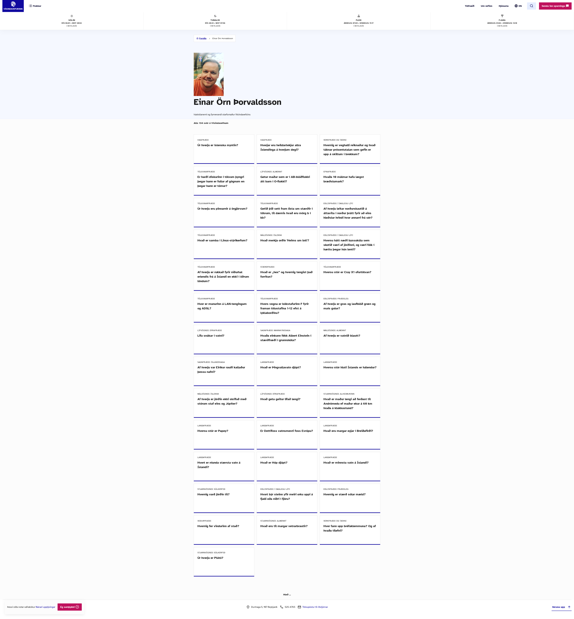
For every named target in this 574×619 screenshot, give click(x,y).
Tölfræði (469, 5)
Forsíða (202, 38)
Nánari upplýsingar (45, 607)
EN (520, 5)
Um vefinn (486, 5)
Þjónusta (504, 5)
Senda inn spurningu (554, 5)
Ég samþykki (67, 607)
